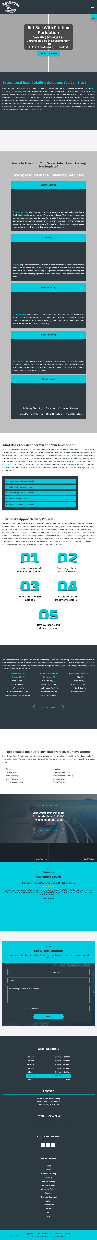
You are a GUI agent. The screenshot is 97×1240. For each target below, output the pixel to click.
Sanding (50, 408)
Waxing (16, 265)
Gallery (49, 1201)
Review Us (15, 1236)
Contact (48, 1209)
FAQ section (68, 541)
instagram (53, 1145)
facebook (43, 1145)
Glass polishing (19, 361)
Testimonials (48, 1205)
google (48, 1145)
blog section (7, 464)
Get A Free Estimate (48, 830)
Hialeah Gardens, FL (49, 673)
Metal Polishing (48, 1181)
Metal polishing (19, 314)
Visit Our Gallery (47, 707)
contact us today (10, 759)
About (48, 1170)
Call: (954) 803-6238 (48, 53)
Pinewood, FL (49, 677)
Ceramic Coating (48, 1174)
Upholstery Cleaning (31, 408)
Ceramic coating (20, 212)
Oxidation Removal (68, 408)
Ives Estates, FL (18, 673)
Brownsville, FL (18, 677)
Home (48, 1166)
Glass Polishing (48, 1185)
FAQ (48, 1212)
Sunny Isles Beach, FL (80, 673)
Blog (48, 1216)
